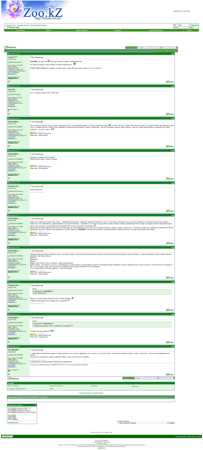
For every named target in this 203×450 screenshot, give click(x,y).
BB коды (10, 415)
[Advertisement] (101, 38)
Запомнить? (194, 25)
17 (156, 47)
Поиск (189, 30)
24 (173, 47)
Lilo (109, 442)
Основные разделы (23, 25)
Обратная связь (181, 436)
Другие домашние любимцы (38, 25)
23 (171, 47)
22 (168, 47)
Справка (48, 30)
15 (151, 47)
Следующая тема (97, 393)
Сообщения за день (156, 30)
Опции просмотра (171, 50)
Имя (174, 25)
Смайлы (10, 416)
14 (149, 47)
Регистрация (21, 30)
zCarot (104, 443)
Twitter (51, 388)
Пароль (175, 27)
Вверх (199, 436)
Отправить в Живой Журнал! (16, 388)
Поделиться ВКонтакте (56, 386)
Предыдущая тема (85, 393)
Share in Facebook (13, 386)
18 (158, 47)
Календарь (117, 30)
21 (166, 47)
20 (163, 47)
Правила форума (81, 30)
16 (153, 47)
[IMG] (9, 418)
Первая (141, 47)
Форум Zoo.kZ (11, 25)
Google (137, 386)
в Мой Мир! (94, 386)
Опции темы (160, 50)
